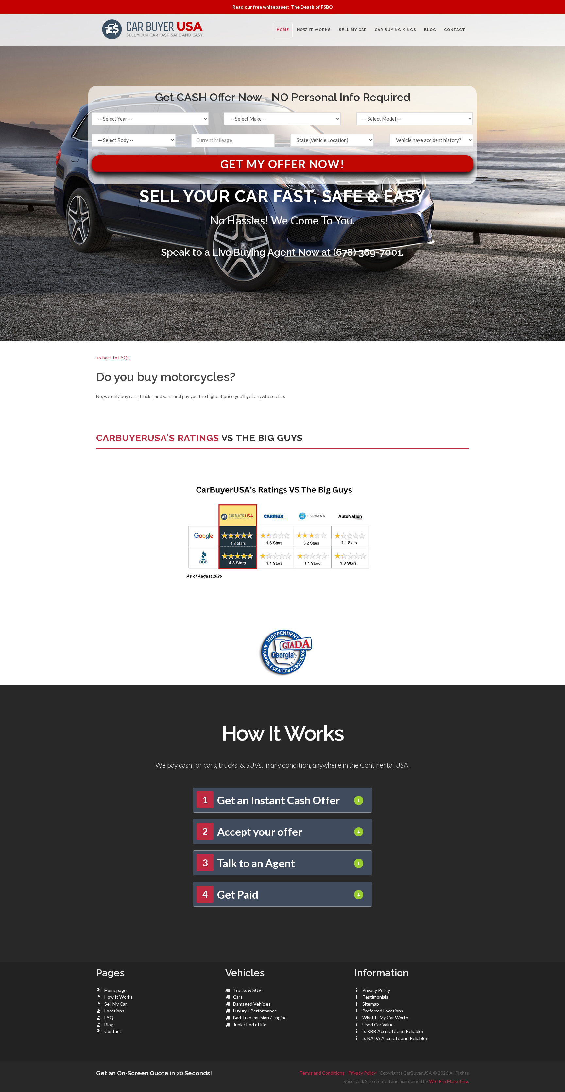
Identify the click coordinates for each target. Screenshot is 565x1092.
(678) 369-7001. (368, 252)
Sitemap (370, 1004)
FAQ (108, 1017)
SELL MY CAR (353, 30)
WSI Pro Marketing (448, 1081)
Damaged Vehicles (252, 1004)
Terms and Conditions (322, 1073)
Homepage (115, 990)
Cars (238, 997)
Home (283, 30)
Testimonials (375, 997)
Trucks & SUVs (248, 990)
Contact (112, 1031)
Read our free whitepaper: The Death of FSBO (282, 6)
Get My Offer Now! (282, 163)
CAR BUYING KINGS (395, 30)
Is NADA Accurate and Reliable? (395, 1038)
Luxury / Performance (255, 1010)
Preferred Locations (382, 1010)
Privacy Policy (376, 990)
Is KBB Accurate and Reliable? (393, 1031)
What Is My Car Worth (385, 1017)
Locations (114, 1010)
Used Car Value (378, 1024)
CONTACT (454, 30)
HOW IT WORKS (314, 30)
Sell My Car (115, 1004)
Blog (108, 1024)
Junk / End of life (249, 1024)
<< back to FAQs (113, 357)
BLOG (430, 30)
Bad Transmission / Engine (260, 1017)
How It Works (118, 997)
